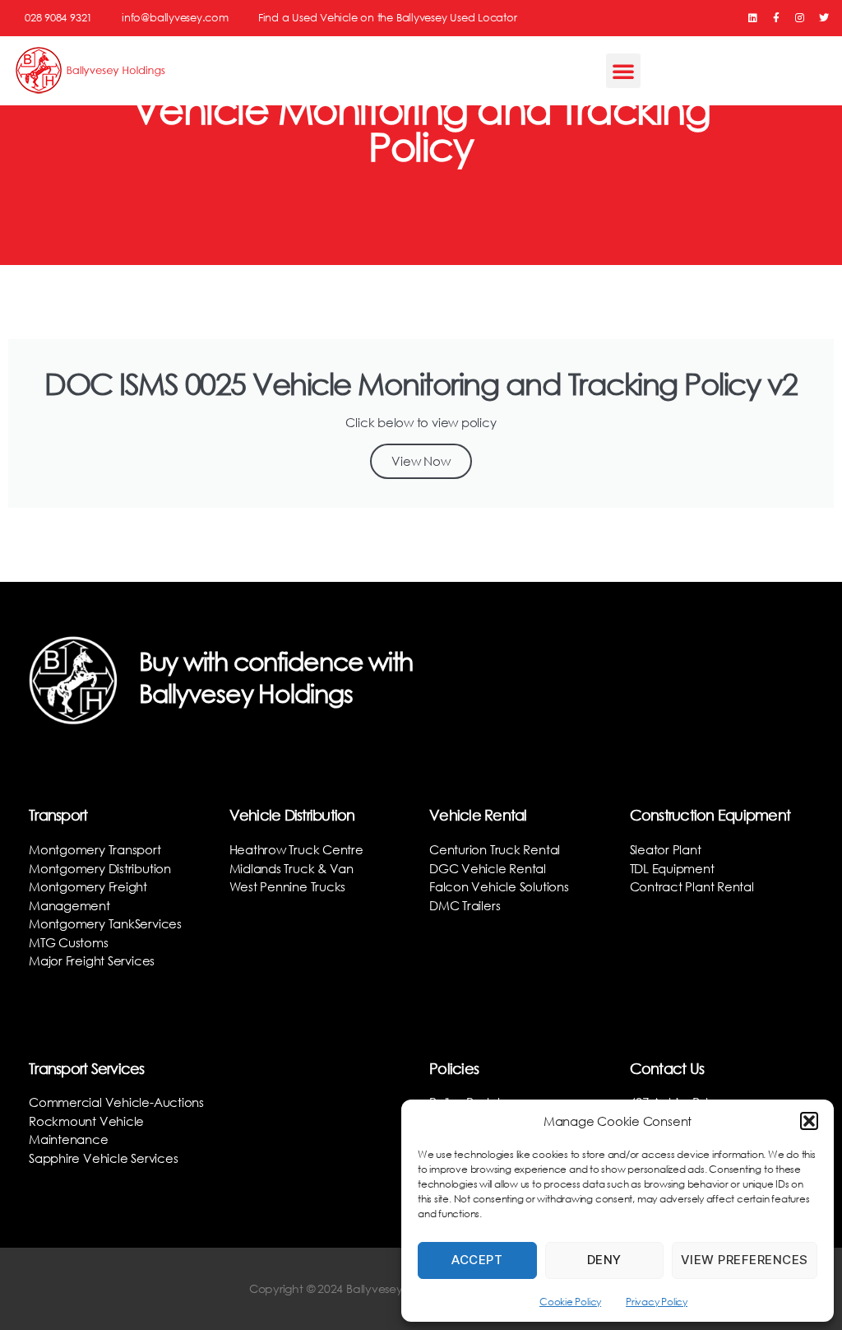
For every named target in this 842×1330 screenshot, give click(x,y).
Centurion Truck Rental (494, 849)
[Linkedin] (752, 18)
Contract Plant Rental (692, 886)
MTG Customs (69, 942)
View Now (420, 461)
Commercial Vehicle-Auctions (116, 1102)
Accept (476, 1259)
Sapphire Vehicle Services (103, 1158)
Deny (604, 1259)
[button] (809, 1121)
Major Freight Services (92, 960)
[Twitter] (824, 18)
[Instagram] (800, 18)
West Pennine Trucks (287, 886)
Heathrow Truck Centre (296, 849)
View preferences (744, 1259)
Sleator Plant (665, 849)
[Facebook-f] (776, 18)
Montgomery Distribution (100, 868)
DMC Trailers (464, 905)
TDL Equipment (672, 868)
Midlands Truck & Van (291, 868)
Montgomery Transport (95, 849)
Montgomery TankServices (105, 923)
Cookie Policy (570, 1302)
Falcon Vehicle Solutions (499, 886)
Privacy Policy (656, 1302)
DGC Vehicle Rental (487, 868)
